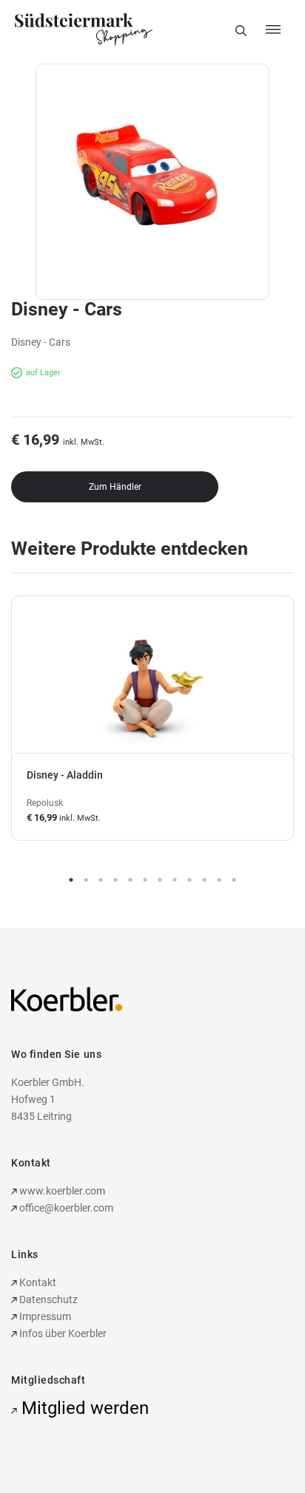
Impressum (44, 1316)
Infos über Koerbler (62, 1333)
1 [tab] (71, 879)
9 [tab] (189, 879)
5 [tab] (130, 879)
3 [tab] (100, 879)
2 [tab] (85, 879)
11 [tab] (219, 879)
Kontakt (36, 1282)
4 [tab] (115, 879)
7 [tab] (159, 879)
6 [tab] (145, 879)
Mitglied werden (83, 1408)
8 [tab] (174, 879)
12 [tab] (234, 879)
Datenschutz (47, 1299)
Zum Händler (115, 487)
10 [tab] (204, 879)
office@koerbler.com (66, 1208)
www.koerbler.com (61, 1191)
